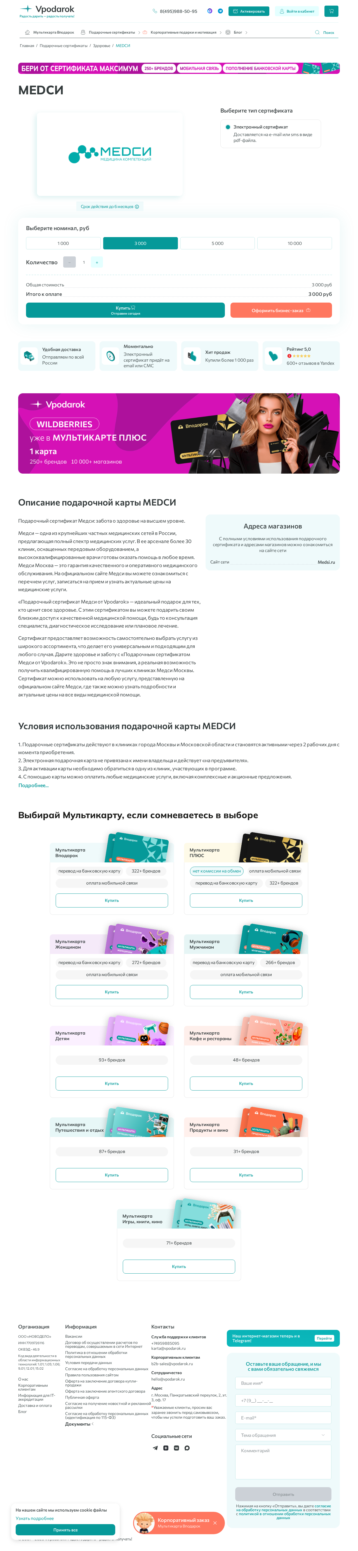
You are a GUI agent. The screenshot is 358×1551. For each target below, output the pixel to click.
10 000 (295, 243)
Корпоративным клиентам (33, 1387)
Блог (238, 32)
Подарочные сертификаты (112, 32)
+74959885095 (165, 1343)
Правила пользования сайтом (92, 1375)
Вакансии (73, 1336)
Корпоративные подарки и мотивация (183, 32)
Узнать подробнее (35, 1518)
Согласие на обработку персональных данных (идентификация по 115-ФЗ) (106, 1415)
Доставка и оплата (35, 1405)
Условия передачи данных (88, 1363)
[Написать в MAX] (209, 11)
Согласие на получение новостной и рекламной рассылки (108, 1405)
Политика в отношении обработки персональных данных (96, 1354)
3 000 (140, 243)
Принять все (65, 1529)
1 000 (63, 243)
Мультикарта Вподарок (53, 32)
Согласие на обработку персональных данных (106, 1369)
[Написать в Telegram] (220, 11)
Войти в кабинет (300, 11)
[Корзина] (331, 11)
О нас (23, 1379)
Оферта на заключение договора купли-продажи (101, 1383)
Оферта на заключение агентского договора (105, 1391)
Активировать (252, 11)
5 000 (217, 243)
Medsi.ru (326, 562)
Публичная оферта (82, 1397)
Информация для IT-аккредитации (36, 1397)
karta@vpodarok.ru (168, 1348)
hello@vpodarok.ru (168, 1379)
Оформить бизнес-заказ (277, 310)
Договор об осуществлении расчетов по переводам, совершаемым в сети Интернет (104, 1344)
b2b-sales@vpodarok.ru (172, 1364)
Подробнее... (33, 785)
